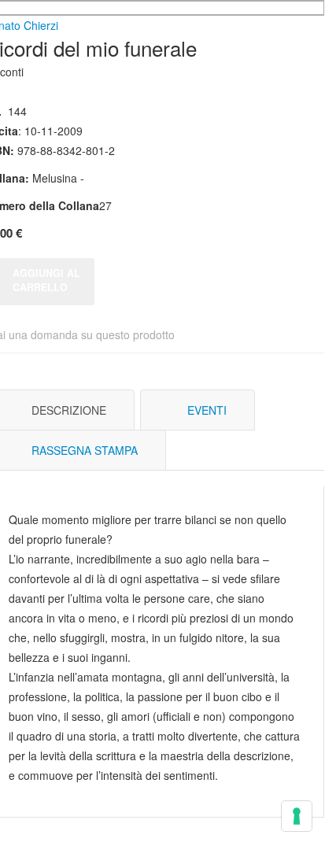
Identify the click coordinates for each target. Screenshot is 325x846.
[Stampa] (278, 410)
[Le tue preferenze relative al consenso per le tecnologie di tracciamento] (297, 816)
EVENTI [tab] (207, 410)
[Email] (301, 410)
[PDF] (254, 410)
